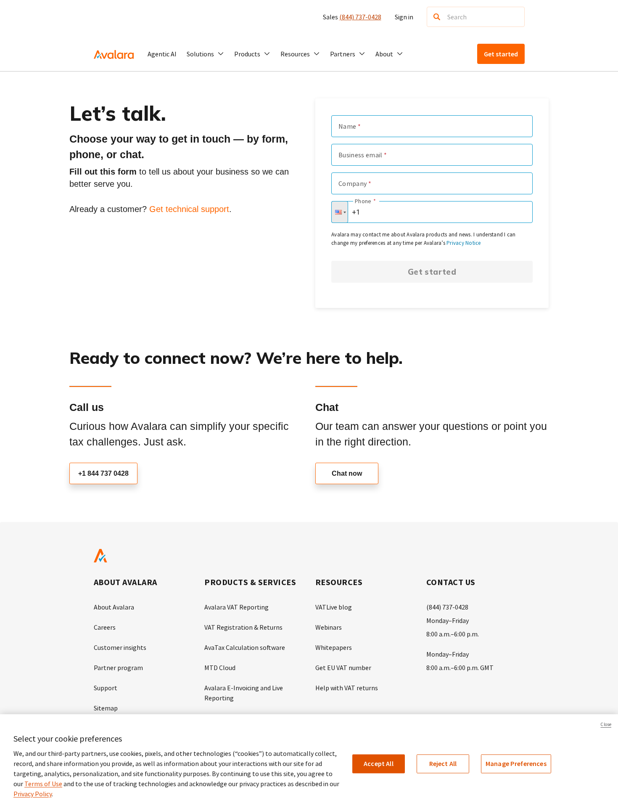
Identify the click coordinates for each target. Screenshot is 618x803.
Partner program (118, 667)
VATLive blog (333, 607)
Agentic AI (162, 54)
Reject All (443, 763)
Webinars (328, 627)
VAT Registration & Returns (243, 627)
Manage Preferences (516, 763)
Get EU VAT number (343, 667)
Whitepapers (333, 647)
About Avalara (114, 607)
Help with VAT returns (346, 688)
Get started (432, 272)
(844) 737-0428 (360, 17)
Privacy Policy (32, 794)
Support (105, 688)
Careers (105, 627)
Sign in (404, 17)
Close (605, 724)
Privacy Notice (463, 242)
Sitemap (106, 708)
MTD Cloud (219, 667)
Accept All (379, 763)
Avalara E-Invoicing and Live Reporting (243, 693)
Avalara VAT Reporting (236, 607)
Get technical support (189, 209)
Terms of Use (43, 783)
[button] (205, 54)
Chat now (347, 473)
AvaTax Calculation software (244, 647)
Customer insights (120, 647)
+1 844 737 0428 (103, 473)
